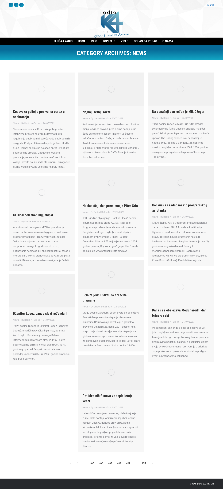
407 (110, 463)
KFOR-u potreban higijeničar (33, 215)
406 (101, 463)
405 (92, 463)
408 (119, 463)
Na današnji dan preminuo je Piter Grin (110, 206)
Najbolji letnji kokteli (97, 112)
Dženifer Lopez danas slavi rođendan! (40, 313)
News (16, 123)
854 (144, 463)
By (30, 123)
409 (128, 463)
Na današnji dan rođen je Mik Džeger (178, 112)
